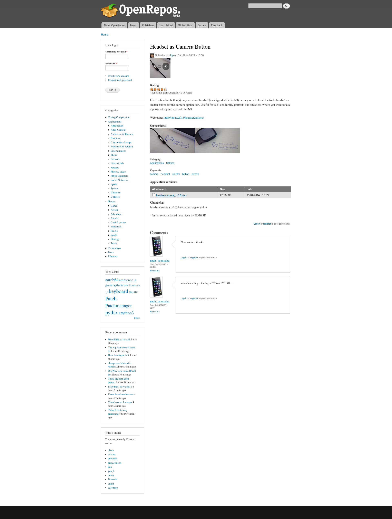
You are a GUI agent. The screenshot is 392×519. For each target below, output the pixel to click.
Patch (111, 298)
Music (114, 155)
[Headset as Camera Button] (172, 155)
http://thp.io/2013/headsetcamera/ (184, 117)
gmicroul (112, 458)
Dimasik (112, 479)
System (114, 188)
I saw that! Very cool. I (120, 386)
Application (117, 125)
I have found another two (120, 394)
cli (135, 280)
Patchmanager (118, 305)
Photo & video (118, 171)
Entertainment (118, 151)
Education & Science (122, 146)
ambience (126, 279)
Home (104, 34)
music (133, 291)
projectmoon (114, 462)
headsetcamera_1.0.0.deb (171, 195)
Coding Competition (118, 117)
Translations (114, 248)
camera (154, 174)
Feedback (217, 25)
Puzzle (114, 231)
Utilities (115, 196)
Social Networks (119, 180)
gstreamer (121, 284)
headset (165, 174)
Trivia (114, 243)
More (137, 318)
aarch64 (111, 279)
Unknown (115, 192)
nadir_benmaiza (159, 260)
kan (110, 467)
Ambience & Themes (122, 134)
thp (172, 55)
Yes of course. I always (120, 402)
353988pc (113, 487)
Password (111, 63)
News (133, 25)
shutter (176, 174)
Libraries (113, 256)
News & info (117, 163)
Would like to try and (119, 339)
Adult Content (118, 129)
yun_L (111, 471)
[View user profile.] (156, 255)
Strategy (115, 239)
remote (195, 174)
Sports (114, 184)
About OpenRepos (114, 25)
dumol (111, 475)
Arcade (114, 218)
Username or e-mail (116, 51)
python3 (127, 312)
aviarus (112, 454)
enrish (111, 483)
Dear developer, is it (118, 355)
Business (115, 138)
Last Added (166, 25)
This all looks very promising (117, 411)
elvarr (111, 450)
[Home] (141, 11)
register (267, 223)
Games (111, 201)
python (112, 312)
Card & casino (118, 222)
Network (115, 159)
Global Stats (185, 25)
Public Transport (119, 175)
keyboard (118, 290)
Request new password (120, 80)
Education (116, 226)
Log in (257, 223)
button (185, 174)
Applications (114, 121)
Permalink (155, 270)
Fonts (111, 252)
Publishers (148, 25)
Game (114, 205)
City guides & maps (121, 142)
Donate (202, 25)
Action (114, 210)
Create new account (118, 76)
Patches (115, 167)
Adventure (116, 214)
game (109, 284)
